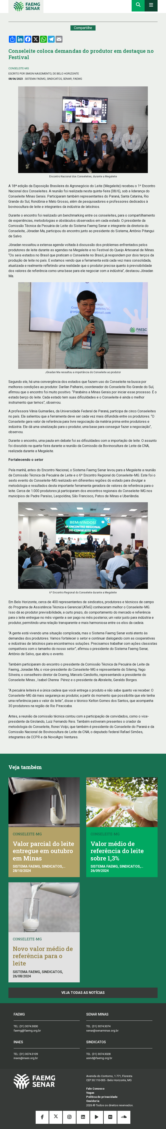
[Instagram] (70, 1117)
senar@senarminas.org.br (102, 1030)
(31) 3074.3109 (28, 1054)
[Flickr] (110, 1117)
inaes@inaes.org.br (26, 1058)
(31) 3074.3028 (101, 1054)
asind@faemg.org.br (99, 1058)
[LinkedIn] (83, 1117)
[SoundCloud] (123, 1117)
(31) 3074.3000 (28, 1026)
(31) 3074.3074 (101, 1026)
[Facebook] (42, 1117)
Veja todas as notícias (83, 993)
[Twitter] (56, 1117)
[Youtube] (97, 1117)
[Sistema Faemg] (34, 1081)
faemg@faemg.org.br (27, 1030)
